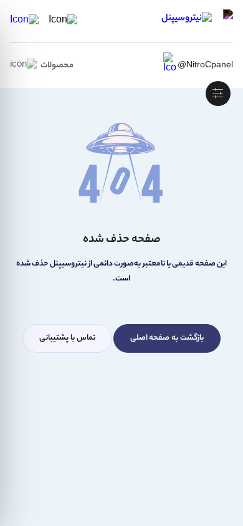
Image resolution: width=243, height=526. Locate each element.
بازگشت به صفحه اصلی (167, 338)
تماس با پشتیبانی (67, 338)
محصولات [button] (57, 65)
